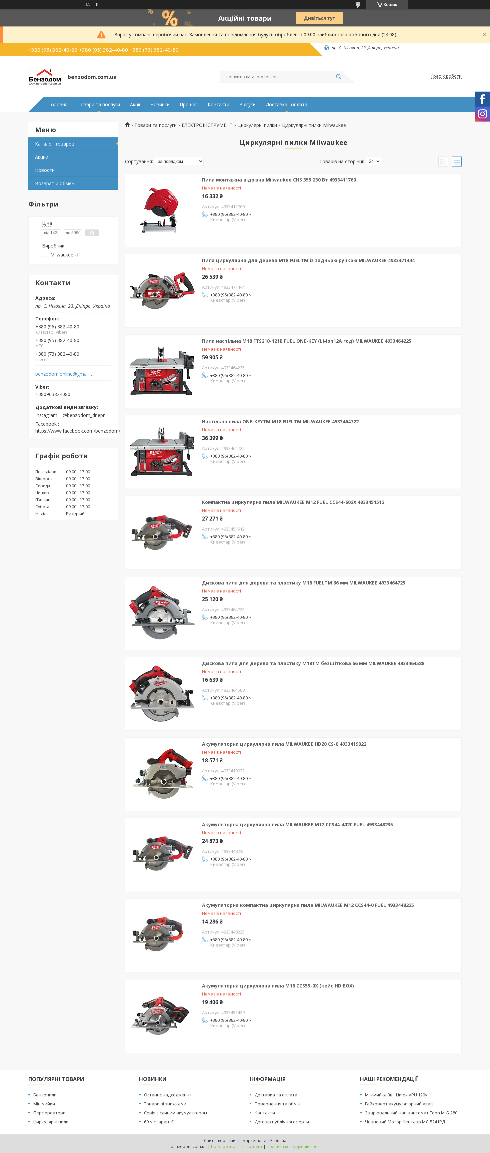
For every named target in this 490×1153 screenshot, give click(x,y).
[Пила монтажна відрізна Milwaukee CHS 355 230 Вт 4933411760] (162, 210)
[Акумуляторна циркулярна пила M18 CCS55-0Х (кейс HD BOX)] (162, 1016)
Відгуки (247, 104)
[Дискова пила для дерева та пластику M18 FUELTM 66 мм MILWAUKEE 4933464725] (162, 613)
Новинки (160, 104)
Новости (45, 170)
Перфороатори (49, 1113)
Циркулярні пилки (257, 125)
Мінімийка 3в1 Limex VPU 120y (396, 1095)
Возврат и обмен (54, 183)
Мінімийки (44, 1104)
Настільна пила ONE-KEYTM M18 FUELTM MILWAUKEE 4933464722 (280, 421)
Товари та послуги (99, 104)
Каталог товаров (54, 144)
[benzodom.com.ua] (45, 76)
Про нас (189, 104)
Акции (41, 157)
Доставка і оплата (286, 104)
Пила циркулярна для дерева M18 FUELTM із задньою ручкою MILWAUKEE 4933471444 (308, 260)
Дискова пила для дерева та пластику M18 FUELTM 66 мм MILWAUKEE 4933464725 (303, 582)
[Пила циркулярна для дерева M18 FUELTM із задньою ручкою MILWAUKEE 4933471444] (162, 290)
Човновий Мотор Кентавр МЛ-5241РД (405, 1122)
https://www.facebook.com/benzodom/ (77, 431)
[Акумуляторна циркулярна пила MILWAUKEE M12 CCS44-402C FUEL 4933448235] (162, 855)
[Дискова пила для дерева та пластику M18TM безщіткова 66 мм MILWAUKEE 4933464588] (162, 693)
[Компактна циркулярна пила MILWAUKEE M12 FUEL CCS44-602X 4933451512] (162, 532)
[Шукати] (338, 77)
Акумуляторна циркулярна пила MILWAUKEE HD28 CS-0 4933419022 (284, 744)
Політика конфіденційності (293, 1146)
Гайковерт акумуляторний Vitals (399, 1104)
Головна (58, 104)
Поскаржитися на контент (236, 1146)
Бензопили (45, 1095)
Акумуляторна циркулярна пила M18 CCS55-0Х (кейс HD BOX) (278, 985)
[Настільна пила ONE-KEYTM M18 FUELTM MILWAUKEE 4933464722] (162, 452)
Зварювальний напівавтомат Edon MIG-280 (411, 1113)
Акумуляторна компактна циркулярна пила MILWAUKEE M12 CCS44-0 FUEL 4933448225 (308, 905)
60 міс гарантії (158, 1122)
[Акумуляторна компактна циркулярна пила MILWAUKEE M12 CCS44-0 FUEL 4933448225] (162, 935)
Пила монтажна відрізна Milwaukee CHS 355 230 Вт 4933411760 (279, 180)
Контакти (218, 104)
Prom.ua (278, 1140)
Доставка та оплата (276, 1095)
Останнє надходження (168, 1095)
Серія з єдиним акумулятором (175, 1113)
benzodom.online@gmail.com (64, 374)
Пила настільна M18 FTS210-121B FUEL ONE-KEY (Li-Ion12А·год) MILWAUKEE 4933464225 (306, 341)
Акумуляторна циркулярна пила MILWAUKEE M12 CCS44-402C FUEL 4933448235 (297, 824)
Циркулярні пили (51, 1122)
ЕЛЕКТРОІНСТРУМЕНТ (207, 125)
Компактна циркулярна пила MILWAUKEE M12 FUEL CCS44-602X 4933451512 (293, 502)
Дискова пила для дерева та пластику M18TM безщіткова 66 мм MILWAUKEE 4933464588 (313, 663)
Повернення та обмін (277, 1104)
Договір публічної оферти (282, 1122)
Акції (135, 104)
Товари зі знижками (165, 1104)
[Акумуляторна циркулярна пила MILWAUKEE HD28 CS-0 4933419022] (162, 774)
